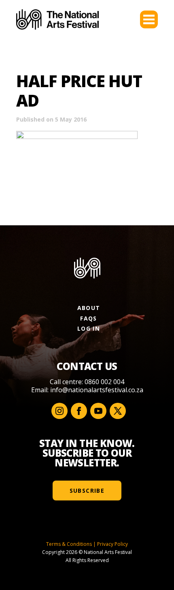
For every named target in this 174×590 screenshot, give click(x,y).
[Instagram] (59, 411)
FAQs (88, 318)
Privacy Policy (112, 544)
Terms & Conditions (69, 544)
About (88, 308)
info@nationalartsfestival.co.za (96, 389)
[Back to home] (57, 19)
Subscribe (87, 490)
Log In (88, 328)
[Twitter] (118, 411)
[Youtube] (98, 411)
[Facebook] (79, 411)
